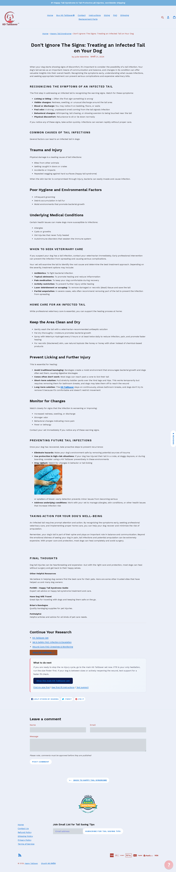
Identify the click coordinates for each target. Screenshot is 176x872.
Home (50, 15)
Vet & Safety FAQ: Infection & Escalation (52, 642)
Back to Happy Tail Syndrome (90, 780)
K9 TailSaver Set (40, 638)
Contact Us (23, 828)
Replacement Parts (88, 19)
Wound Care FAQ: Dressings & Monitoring (52, 646)
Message (34, 736)
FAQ (115, 15)
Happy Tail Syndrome (60, 33)
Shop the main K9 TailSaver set (53, 680)
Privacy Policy (24, 840)
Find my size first (41, 687)
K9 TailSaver (67, 387)
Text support (82, 687)
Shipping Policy (25, 836)
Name (33, 725)
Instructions (95, 15)
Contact (82, 15)
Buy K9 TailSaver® (65, 15)
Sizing (107, 15)
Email (93, 725)
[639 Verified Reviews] (88, 814)
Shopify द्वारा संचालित (48, 863)
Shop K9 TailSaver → (44, 652)
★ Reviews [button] (173, 439)
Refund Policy (24, 832)
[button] (168, 864)
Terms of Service (26, 844)
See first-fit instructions (63, 687)
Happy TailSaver (31, 863)
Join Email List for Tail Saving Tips (73, 824)
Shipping (124, 15)
